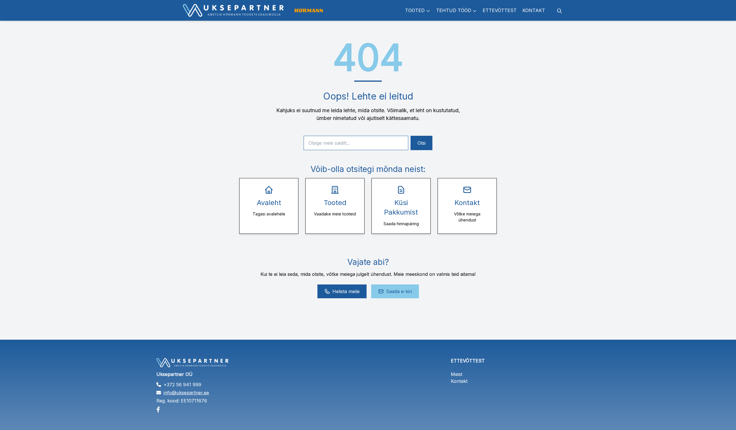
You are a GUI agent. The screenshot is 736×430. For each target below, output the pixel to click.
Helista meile (346, 291)
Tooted (415, 10)
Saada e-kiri (399, 291)
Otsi (421, 143)
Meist (456, 374)
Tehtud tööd (453, 10)
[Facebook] (220, 409)
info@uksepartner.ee (186, 392)
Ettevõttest (500, 10)
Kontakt (533, 10)
